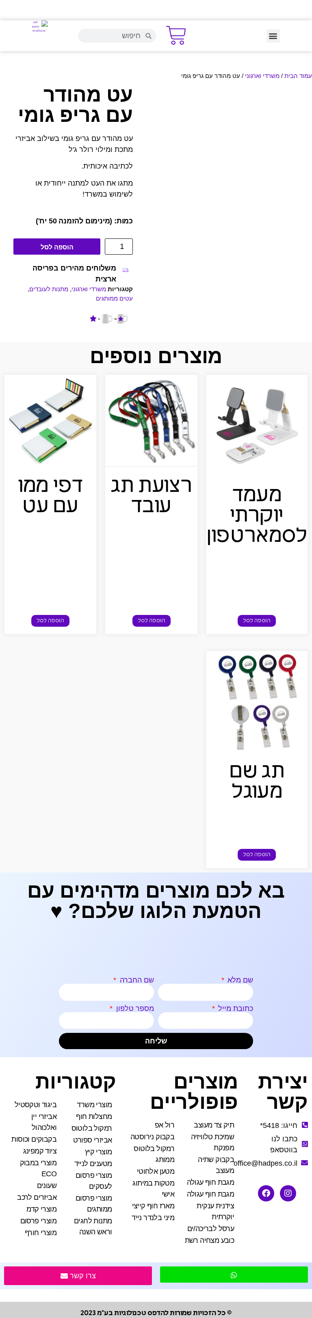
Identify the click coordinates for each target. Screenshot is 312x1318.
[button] (273, 36)
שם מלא (239, 980)
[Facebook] (266, 1193)
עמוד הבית (298, 75)
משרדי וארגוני (262, 75)
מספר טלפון (134, 1008)
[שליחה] (234, 1274)
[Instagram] (288, 1193)
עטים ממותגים (114, 298)
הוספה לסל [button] (257, 620)
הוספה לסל (57, 247)
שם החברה (136, 980)
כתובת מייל (234, 1008)
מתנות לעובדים (48, 289)
